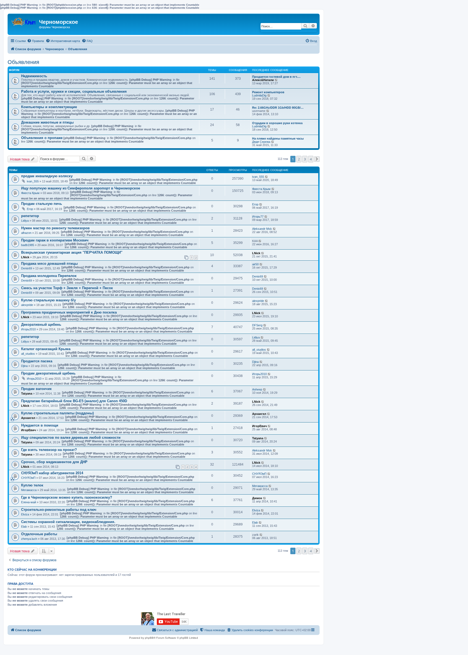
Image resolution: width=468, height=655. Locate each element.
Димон (257, 498)
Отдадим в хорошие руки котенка (277, 123)
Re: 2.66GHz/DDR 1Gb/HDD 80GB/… (278, 107)
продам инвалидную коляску (47, 176)
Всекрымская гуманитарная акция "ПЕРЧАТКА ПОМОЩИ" (71, 252)
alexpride (27, 304)
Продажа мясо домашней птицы (49, 264)
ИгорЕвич (28, 430)
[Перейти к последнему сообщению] (266, 176)
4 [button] (311, 159)
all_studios (28, 353)
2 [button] (299, 159)
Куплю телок (32, 485)
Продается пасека (36, 361)
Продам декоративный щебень (48, 373)
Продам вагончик (36, 389)
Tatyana (26, 393)
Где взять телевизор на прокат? (49, 450)
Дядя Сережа (261, 141)
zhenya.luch (29, 538)
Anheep (257, 389)
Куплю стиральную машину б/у (48, 300)
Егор (30, 209)
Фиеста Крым (30, 193)
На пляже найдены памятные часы (278, 138)
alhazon (26, 232)
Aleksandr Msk (262, 228)
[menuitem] (35, 41)
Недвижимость (34, 76)
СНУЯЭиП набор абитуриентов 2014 (52, 473)
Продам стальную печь (41, 204)
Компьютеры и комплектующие (49, 107)
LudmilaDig (259, 95)
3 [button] (305, 159)
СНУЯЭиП (28, 477)
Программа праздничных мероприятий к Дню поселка (69, 312)
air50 (255, 264)
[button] (317, 159)
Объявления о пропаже (42, 138)
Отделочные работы (39, 534)
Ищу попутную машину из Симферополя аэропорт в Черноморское (80, 188)
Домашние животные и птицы (47, 122)
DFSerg (257, 325)
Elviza (25, 514)
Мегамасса (29, 490)
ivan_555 (33, 181)
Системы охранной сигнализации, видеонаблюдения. (68, 522)
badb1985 (27, 245)
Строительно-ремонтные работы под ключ (58, 510)
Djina (24, 365)
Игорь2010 (28, 329)
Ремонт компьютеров (268, 92)
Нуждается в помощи (39, 425)
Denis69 (26, 268)
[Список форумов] (24, 20)
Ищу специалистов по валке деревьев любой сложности (71, 437)
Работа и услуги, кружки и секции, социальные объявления (74, 91)
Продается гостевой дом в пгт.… (276, 76)
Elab (24, 526)
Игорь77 (258, 216)
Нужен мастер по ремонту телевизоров (55, 228)
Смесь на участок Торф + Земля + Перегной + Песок (67, 288)
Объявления (23, 62)
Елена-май (28, 502)
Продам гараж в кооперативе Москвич (55, 240)
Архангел (28, 418)
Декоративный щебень (41, 324)
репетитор (30, 216)
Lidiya (25, 220)
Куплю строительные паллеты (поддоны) (57, 413)
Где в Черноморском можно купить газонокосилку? (66, 497)
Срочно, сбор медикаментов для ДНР (54, 462)
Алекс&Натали (263, 80)
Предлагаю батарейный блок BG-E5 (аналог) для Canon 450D (74, 401)
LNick (25, 257)
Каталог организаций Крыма (45, 349)
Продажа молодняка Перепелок (49, 276)
